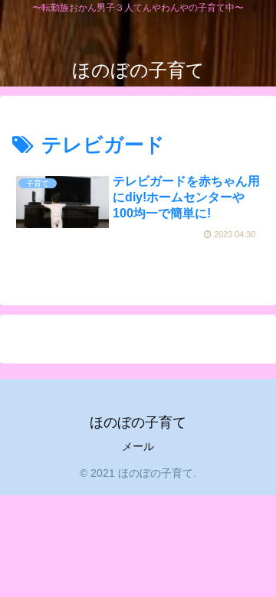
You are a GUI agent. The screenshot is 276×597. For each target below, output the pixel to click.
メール (138, 446)
